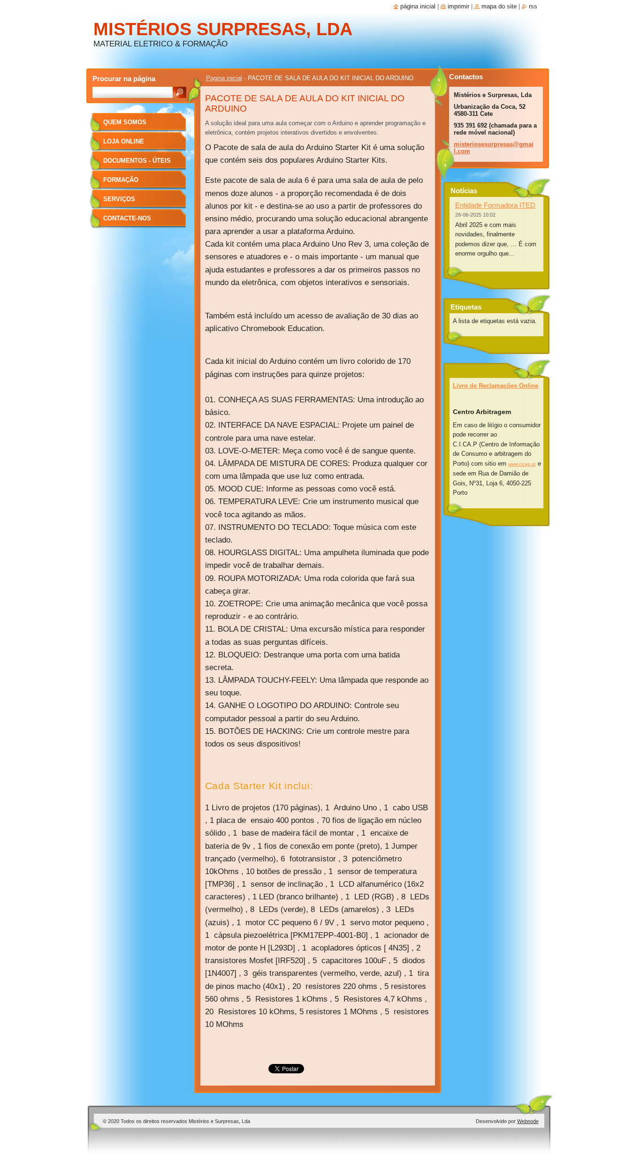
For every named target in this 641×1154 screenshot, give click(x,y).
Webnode (528, 1121)
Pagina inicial (224, 78)
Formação (120, 179)
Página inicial (417, 6)
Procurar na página (123, 79)
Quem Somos (124, 122)
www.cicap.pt (522, 464)
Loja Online (123, 141)
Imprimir (458, 6)
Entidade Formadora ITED (495, 205)
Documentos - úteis (137, 160)
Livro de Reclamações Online (495, 385)
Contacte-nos (127, 218)
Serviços (119, 199)
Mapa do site (499, 6)
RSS (533, 6)
